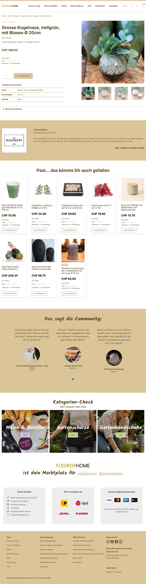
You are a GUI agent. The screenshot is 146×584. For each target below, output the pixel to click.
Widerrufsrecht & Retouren (83, 549)
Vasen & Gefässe (12, 16)
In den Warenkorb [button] (9, 230)
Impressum (44, 567)
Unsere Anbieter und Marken (51, 545)
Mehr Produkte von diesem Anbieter (129, 148)
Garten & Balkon (13, 545)
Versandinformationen (82, 545)
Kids (8, 558)
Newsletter (77, 562)
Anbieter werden (46, 549)
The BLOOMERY (8, 22)
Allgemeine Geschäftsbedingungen (54, 554)
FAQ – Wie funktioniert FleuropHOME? (88, 554)
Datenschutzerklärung (49, 558)
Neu (8, 567)
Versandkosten (11, 61)
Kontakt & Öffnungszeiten (83, 541)
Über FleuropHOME (48, 541)
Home (4, 16)
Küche (9, 549)
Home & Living (13, 541)
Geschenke (11, 562)
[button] (61, 379)
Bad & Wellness (13, 554)
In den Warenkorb (23, 76)
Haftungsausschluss (48, 562)
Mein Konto (77, 558)
